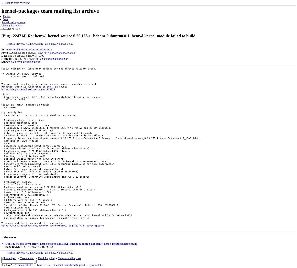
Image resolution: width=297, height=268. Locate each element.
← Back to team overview (15, 2)
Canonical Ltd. (25, 265)
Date (5, 19)
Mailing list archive (11, 25)
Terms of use (44, 265)
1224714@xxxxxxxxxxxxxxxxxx (56, 52)
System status (96, 265)
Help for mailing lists (69, 258)
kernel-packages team (13, 22)
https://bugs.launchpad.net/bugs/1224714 (28, 89)
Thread (6, 16)
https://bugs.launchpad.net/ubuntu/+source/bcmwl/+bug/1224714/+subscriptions (52, 225)
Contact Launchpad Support (69, 265)
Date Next (50, 43)
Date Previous (35, 43)
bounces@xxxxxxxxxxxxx (25, 61)
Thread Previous (16, 43)
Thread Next (66, 43)
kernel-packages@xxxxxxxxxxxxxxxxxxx (29, 49)
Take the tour (27, 258)
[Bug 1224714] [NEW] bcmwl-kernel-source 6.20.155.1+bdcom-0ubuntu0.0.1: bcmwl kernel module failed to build (71, 243)
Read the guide (46, 258)
